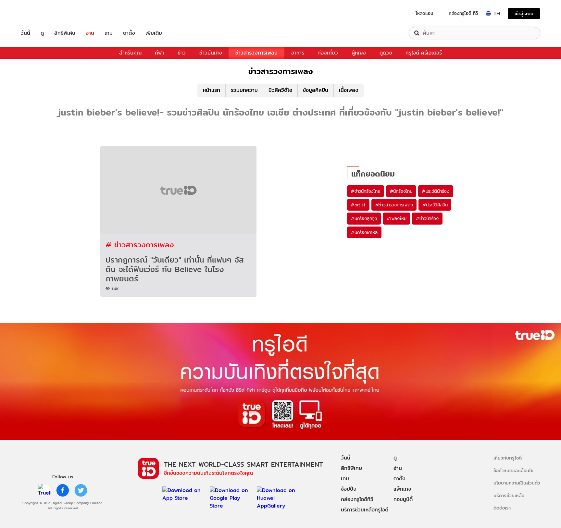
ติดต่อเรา (502, 507)
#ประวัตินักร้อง (435, 191)
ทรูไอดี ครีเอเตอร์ (423, 53)
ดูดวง (386, 53)
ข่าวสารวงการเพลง (256, 53)
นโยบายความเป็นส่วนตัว (516, 482)
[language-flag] (488, 13)
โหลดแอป (424, 13)
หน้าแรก (211, 90)
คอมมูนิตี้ (403, 499)
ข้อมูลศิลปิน (315, 90)
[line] (44, 490)
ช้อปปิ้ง (348, 489)
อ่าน (90, 33)
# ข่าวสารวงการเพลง (140, 244)
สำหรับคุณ (130, 53)
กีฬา (159, 53)
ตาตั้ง (129, 33)
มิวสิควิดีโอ (280, 90)
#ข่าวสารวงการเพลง (394, 204)
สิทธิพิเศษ (64, 33)
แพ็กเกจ (402, 489)
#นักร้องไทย (401, 191)
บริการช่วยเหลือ (508, 495)
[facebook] (62, 490)
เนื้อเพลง (348, 90)
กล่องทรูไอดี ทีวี (463, 13)
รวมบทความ (244, 90)
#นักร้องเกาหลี (364, 232)
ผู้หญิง (359, 53)
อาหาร (297, 53)
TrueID (40, 13)
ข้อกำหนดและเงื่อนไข (513, 470)
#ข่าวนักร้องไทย (365, 191)
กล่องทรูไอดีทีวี (357, 499)
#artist (358, 204)
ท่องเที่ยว (328, 53)
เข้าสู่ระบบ (524, 13)
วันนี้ (25, 33)
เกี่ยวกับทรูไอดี (507, 457)
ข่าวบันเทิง (210, 53)
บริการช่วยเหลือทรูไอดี (364, 510)
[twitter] (80, 490)
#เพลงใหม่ (396, 218)
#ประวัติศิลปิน (434, 204)
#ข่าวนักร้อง (427, 218)
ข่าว (182, 53)
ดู (42, 33)
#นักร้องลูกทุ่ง (364, 218)
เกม (109, 33)
